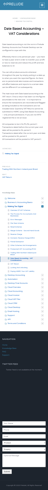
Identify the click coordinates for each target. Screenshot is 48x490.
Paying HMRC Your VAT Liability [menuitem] (22, 271)
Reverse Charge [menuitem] (16, 234)
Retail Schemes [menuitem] (16, 227)
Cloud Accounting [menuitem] (15, 291)
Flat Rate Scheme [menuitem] (17, 223)
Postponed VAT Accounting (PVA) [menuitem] (23, 249)
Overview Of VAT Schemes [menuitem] (20, 210)
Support (5, 355)
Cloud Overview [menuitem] (14, 287)
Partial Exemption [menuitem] (17, 242)
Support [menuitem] (11, 315)
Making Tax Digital (24, 21)
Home (15, 18)
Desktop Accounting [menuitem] (16, 275)
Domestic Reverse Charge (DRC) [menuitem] (22, 238)
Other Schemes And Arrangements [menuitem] (23, 245)
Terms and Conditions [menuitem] (17, 323)
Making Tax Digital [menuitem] (15, 206)
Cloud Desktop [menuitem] (14, 307)
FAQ (4, 352)
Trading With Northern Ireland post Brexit (20, 169)
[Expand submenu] (42, 198)
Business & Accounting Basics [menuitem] (20, 202)
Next (4, 174)
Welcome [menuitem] (11, 198)
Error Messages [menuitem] (16, 219)
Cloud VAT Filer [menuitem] (14, 299)
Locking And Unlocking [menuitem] (18, 268)
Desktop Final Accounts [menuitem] (18, 283)
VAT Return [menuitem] (14, 264)
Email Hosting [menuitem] (13, 311)
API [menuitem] (9, 319)
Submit (7, 471)
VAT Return (7, 177)
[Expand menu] (42, 5)
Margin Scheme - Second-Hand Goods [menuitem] (24, 231)
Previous (6, 167)
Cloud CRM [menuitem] (12, 303)
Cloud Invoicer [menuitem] (14, 295)
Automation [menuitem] (13, 279)
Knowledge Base (27, 18)
